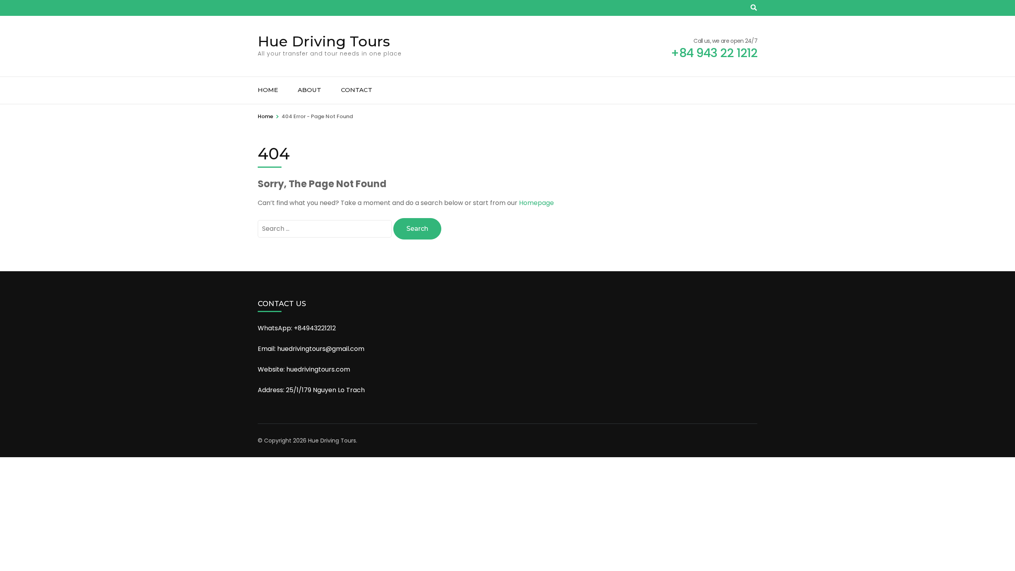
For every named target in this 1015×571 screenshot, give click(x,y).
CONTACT (356, 90)
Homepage (536, 202)
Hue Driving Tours (324, 41)
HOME (268, 90)
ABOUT (309, 90)
